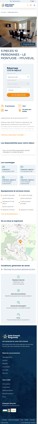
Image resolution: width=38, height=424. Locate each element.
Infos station (6, 384)
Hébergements (13, 12)
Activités (5, 370)
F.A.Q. (4, 397)
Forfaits (4, 360)
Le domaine (6, 387)
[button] (20, 244)
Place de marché (7, 390)
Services (5, 373)
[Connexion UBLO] (2, 423)
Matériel (5, 363)
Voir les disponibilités (18, 95)
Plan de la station (7, 393)
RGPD (26, 420)
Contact (32, 420)
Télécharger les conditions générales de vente (19, 269)
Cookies (4, 420)
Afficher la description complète (12, 135)
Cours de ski (6, 367)
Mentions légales (13, 420)
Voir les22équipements (9, 214)
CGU (21, 420)
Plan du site (4, 422)
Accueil (3, 12)
